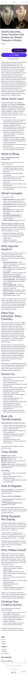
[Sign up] (25, 661)
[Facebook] (13, 672)
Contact (3, 644)
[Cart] (26, 2)
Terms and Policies (14, 669)
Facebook (4, 649)
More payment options (14, 58)
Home (3, 640)
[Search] (5, 2)
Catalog (3, 642)
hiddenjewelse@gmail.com (14, 502)
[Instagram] (15, 672)
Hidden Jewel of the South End (15, 666)
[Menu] (2, 2)
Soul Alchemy (5, 653)
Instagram (4, 651)
